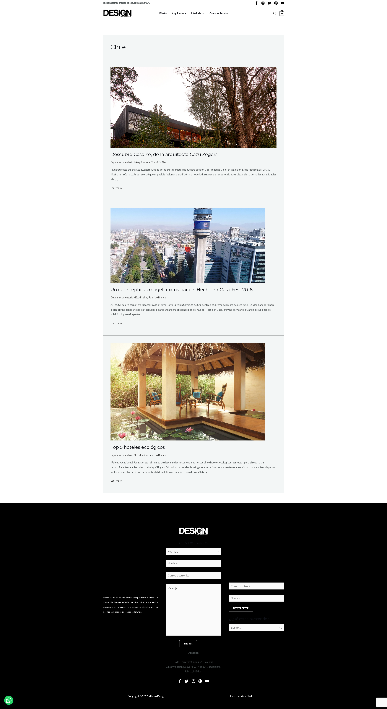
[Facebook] (256, 3)
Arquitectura (179, 13)
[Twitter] (269, 3)
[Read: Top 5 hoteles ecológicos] (188, 391)
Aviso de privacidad (241, 696)
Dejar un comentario (122, 162)
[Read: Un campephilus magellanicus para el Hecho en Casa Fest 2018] (188, 245)
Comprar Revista (219, 13)
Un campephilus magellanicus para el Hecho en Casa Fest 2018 (182, 289)
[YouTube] (282, 3)
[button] (275, 13)
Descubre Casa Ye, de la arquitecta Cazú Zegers (164, 154)
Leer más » (116, 187)
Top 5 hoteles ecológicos (138, 447)
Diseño (163, 13)
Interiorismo (197, 13)
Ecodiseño (141, 297)
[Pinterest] (276, 3)
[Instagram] (263, 3)
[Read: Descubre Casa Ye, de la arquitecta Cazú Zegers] (193, 107)
